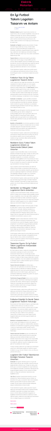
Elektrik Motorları (26, 3)
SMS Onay (22, 9)
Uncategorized (20, 407)
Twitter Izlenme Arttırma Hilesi (28, 9)
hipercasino (13, 401)
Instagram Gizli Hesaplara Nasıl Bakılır (9, 9)
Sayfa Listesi (19, 9)
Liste (15, 9)
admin (17, 28)
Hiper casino (13, 403)
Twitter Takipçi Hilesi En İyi (35, 9)
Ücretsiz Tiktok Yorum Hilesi (43, 9)
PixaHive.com (34, 429)
